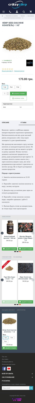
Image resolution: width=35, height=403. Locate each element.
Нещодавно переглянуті (8, 310)
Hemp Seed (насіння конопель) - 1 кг (9, 331)
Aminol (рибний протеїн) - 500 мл (9, 237)
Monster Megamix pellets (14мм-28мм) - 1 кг (25, 238)
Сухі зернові (30, 15)
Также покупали (6, 216)
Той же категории (6, 257)
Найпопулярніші (21, 310)
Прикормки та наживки (12, 15)
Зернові (23, 15)
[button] (2, 233)
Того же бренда (17, 257)
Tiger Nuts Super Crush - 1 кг (9, 278)
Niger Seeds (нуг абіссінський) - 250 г (25, 278)
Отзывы (23, 122)
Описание (5, 122)
